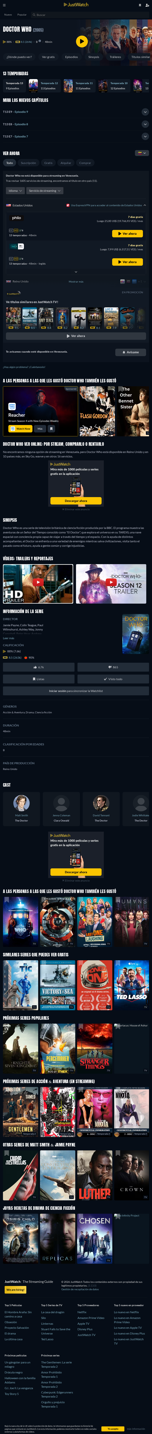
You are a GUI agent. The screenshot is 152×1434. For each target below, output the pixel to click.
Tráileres (115, 57)
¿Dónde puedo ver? (19, 57)
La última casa (13, 1339)
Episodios (71, 57)
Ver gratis (48, 57)
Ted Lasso (47, 1339)
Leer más (8, 638)
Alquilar (66, 163)
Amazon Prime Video (90, 1318)
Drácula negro (14, 1372)
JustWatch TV (86, 1335)
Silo (43, 1318)
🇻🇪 (140, 153)
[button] (16, 85)
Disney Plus (84, 1329)
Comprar (85, 163)
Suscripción (28, 163)
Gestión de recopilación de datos (80, 1289)
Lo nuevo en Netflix (126, 1312)
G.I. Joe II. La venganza (19, 1388)
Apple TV (83, 1323)
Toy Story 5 (12, 1393)
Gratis (48, 163)
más (40, 428)
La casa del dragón (52, 1312)
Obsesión (11, 1322)
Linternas (47, 1323)
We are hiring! (15, 1289)
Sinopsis (93, 57)
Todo (9, 163)
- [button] (15, 111)
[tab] (76, 112)
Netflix (81, 1312)
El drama (10, 1333)
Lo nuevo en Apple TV (128, 1327)
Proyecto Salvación (17, 1327)
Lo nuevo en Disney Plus (129, 1333)
